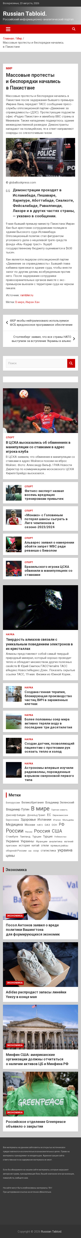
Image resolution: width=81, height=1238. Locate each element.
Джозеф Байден (15, 815)
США (57, 831)
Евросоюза (12, 819)
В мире (19, 302)
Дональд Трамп (36, 815)
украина (65, 850)
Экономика (16, 869)
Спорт (10, 437)
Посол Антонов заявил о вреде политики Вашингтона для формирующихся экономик (33, 929)
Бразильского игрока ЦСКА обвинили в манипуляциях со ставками (48, 571)
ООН (54, 825)
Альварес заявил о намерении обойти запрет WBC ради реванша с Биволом (49, 546)
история (24, 845)
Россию (28, 832)
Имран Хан (33, 302)
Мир (9, 68)
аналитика (55, 841)
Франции (41, 841)
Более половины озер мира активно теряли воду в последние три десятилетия (48, 723)
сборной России (16, 850)
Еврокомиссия (60, 815)
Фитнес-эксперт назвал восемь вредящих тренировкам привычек (44, 495)
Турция (47, 836)
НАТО (40, 825)
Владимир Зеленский (59, 802)
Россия (42, 831)
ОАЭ (47, 824)
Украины (27, 841)
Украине (12, 841)
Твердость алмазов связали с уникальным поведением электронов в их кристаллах (39, 644)
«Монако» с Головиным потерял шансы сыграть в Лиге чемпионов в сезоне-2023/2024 (46, 521)
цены (10, 855)
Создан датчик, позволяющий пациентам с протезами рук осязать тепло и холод (49, 747)
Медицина (14, 824)
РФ (61, 824)
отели (45, 845)
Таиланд (25, 836)
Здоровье (28, 819)
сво (29, 851)
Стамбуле (12, 836)
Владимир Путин (17, 809)
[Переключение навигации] (8, 29)
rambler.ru (26, 295)
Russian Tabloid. (25, 13)
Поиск (71, 363)
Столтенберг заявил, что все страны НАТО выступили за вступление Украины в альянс (41, 339)
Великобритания (33, 802)
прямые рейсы (59, 845)
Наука (10, 634)
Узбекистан (60, 836)
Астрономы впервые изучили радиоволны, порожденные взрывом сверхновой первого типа (49, 774)
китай (35, 845)
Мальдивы (68, 819)
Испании (44, 819)
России (14, 831)
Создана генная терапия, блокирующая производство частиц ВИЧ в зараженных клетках (48, 698)
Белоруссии (13, 802)
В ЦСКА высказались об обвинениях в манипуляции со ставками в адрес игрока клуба (38, 447)
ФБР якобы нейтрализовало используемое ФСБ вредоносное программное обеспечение (41, 322)
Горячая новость (59, 810)
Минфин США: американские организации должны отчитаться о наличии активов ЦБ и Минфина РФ (37, 1059)
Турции (36, 836)
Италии (57, 820)
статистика (48, 850)
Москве (30, 825)
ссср (36, 850)
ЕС (49, 815)
